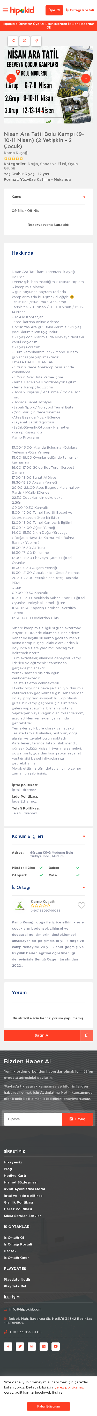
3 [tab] (50, 111)
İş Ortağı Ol (14, 1238)
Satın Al (42, 1035)
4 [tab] (54, 111)
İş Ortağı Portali (80, 10)
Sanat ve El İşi (53, 164)
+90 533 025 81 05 (25, 1332)
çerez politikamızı (70, 1387)
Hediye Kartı (15, 1176)
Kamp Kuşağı (16, 153)
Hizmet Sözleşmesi (21, 1182)
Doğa (33, 164)
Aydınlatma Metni (55, 1092)
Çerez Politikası (18, 1209)
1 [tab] (42, 111)
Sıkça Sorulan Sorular (22, 1216)
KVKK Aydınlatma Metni (24, 1189)
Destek (10, 1251)
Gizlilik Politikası (18, 1202)
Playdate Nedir (17, 1279)
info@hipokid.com (25, 1309)
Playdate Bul (15, 1286)
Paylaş (80, 1119)
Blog (8, 1169)
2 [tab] (46, 111)
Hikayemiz (13, 1162)
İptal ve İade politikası (23, 1196)
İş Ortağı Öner (16, 1258)
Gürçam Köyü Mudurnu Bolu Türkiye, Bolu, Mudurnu (51, 854)
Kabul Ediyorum (48, 1406)
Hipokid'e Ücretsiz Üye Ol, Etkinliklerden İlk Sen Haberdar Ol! (48, 25)
